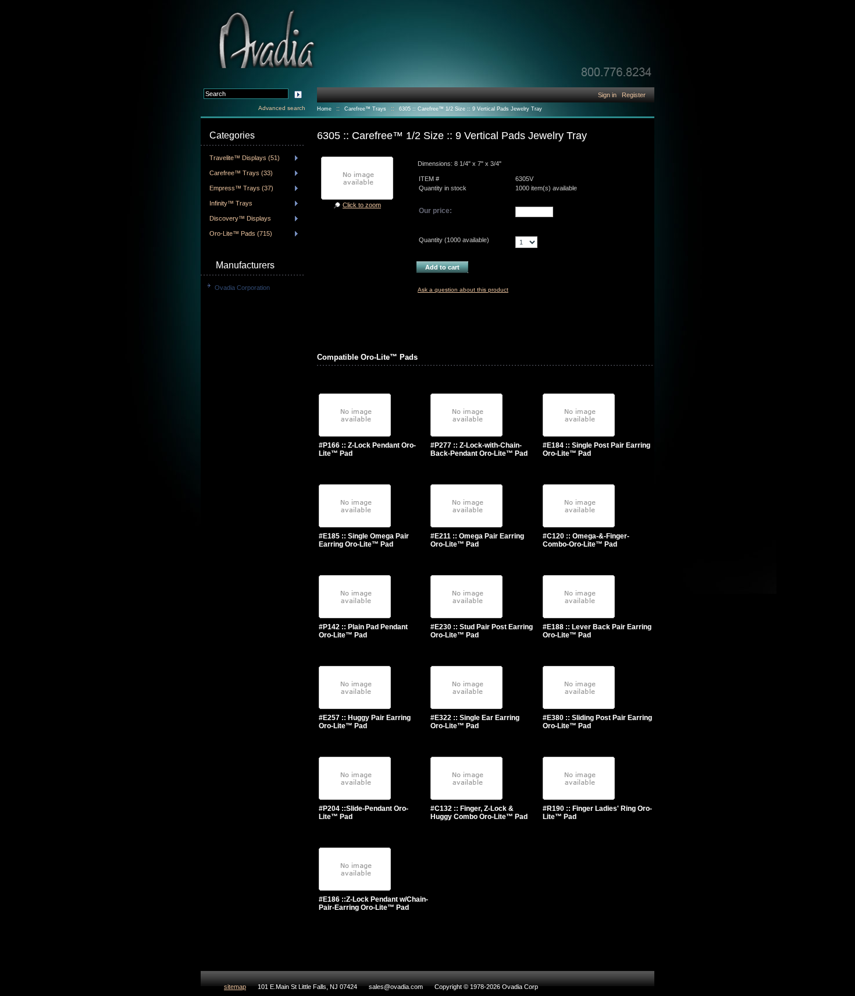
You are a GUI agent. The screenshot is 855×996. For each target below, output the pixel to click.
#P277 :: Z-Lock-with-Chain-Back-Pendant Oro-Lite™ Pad (479, 449)
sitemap (235, 986)
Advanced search (281, 108)
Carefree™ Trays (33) (241, 172)
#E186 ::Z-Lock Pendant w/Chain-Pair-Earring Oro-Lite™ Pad (373, 903)
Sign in (607, 94)
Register (634, 94)
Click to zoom (362, 204)
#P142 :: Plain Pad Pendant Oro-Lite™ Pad (363, 631)
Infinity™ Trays (230, 203)
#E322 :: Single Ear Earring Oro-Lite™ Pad (474, 722)
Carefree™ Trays (365, 109)
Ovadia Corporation (242, 287)
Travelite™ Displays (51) (244, 157)
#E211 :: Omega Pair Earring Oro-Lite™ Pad (477, 540)
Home (324, 109)
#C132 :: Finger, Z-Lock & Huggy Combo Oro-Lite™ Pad (479, 812)
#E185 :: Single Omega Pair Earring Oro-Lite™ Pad (364, 540)
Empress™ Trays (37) (241, 188)
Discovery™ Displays (240, 218)
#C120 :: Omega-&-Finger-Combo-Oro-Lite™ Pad (586, 540)
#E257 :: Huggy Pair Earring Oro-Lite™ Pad (365, 722)
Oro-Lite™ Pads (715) (240, 233)
